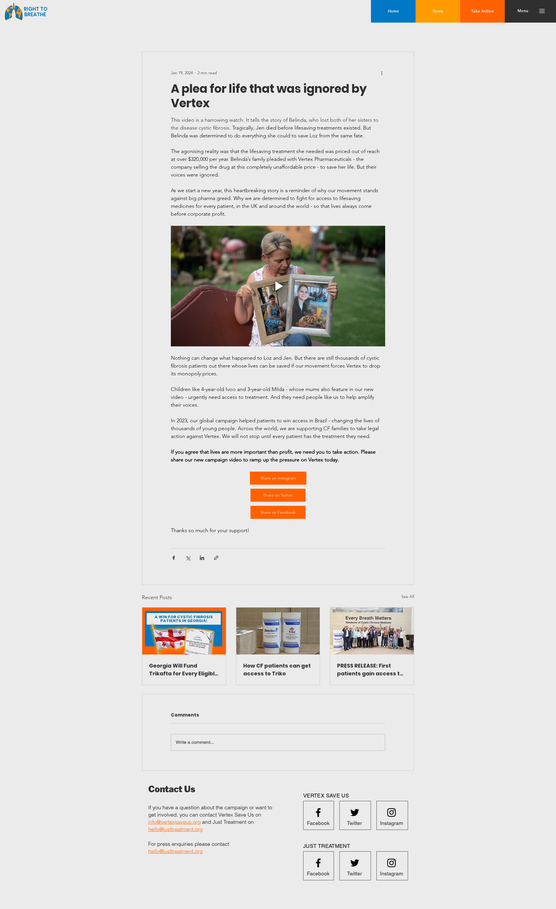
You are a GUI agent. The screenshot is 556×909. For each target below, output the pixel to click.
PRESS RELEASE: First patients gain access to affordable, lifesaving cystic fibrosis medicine (370, 669)
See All (407, 596)
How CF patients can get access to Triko (277, 669)
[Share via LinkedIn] (202, 558)
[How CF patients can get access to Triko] (278, 631)
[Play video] (278, 286)
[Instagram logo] (391, 812)
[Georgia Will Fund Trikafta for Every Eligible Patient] (184, 631)
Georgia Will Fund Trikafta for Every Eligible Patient (183, 669)
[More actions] (381, 72)
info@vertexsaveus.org (174, 822)
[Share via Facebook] (173, 558)
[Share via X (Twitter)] (188, 558)
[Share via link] (216, 558)
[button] (522, 11)
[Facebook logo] (318, 812)
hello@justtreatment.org (175, 829)
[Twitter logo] (355, 812)
